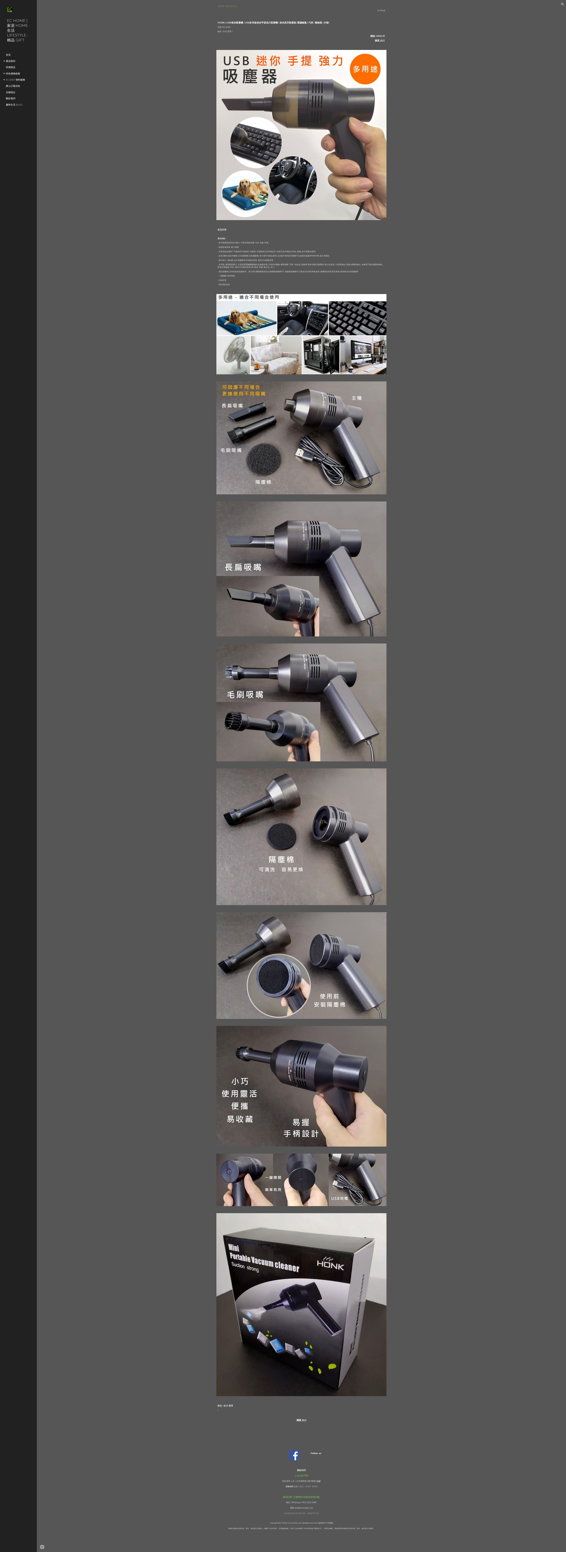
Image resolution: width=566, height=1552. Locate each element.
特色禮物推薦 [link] (13, 73)
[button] (562, 4)
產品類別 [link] (10, 61)
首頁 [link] (8, 54)
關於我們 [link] (10, 98)
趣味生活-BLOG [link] (14, 104)
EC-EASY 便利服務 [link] (15, 79)
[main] (301, 8)
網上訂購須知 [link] (13, 85)
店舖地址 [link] (10, 92)
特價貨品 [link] (10, 67)
